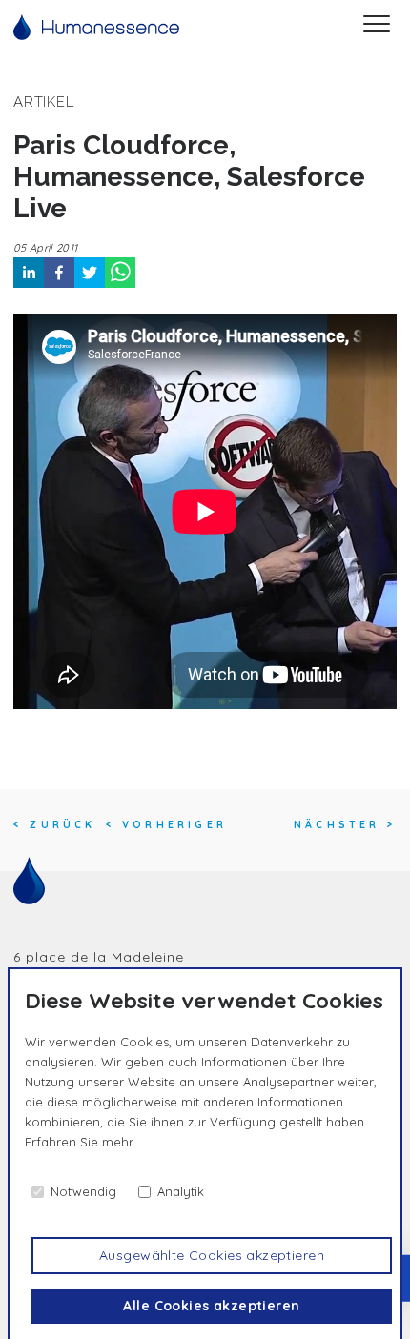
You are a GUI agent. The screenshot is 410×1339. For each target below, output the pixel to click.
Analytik (180, 1191)
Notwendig (83, 1191)
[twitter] (89, 272)
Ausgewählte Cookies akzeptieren (211, 1255)
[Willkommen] (96, 27)
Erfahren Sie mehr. (80, 1141)
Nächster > (345, 824)
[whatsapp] (120, 272)
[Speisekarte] (377, 26)
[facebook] (59, 272)
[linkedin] (28, 272)
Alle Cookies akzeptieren (211, 1305)
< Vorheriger (166, 824)
